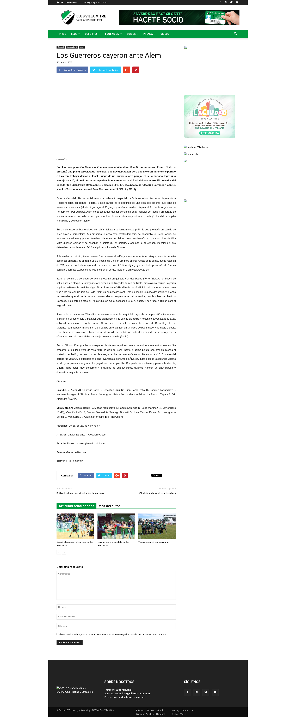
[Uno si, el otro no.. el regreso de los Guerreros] (75, 526)
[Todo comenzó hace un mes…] (157, 526)
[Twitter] (231, 2)
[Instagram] (225, 2)
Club (74, 33)
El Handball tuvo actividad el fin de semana (80, 493)
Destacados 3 (72, 47)
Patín (192, 710)
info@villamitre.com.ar (136, 693)
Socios (131, 33)
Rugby (175, 714)
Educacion (112, 33)
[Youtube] (236, 2)
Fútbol (160, 710)
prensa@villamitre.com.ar (129, 697)
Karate (185, 710)
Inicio (62, 33)
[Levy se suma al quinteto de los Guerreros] (116, 526)
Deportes (91, 33)
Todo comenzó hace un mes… (153, 542)
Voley (183, 714)
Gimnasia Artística (145, 714)
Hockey (175, 710)
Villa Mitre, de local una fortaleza (157, 493)
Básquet (61, 47)
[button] (235, 34)
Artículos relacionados (76, 506)
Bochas (150, 710)
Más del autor (109, 506)
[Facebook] (220, 2)
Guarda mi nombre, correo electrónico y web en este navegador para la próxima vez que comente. (113, 634)
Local (82, 47)
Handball (160, 714)
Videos (165, 33)
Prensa (148, 33)
